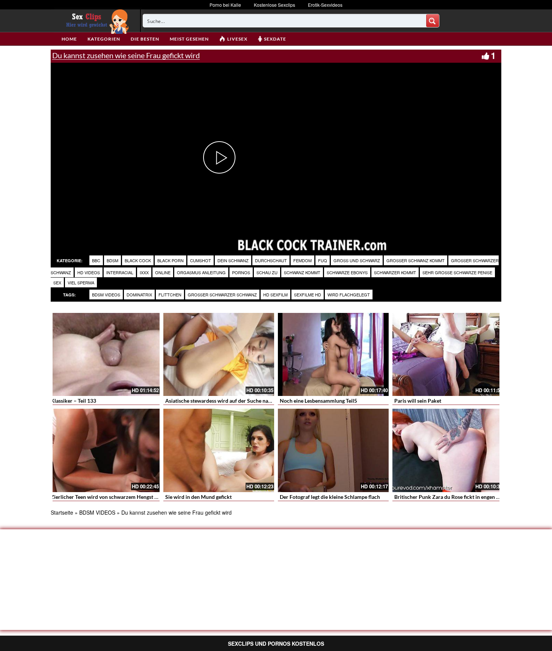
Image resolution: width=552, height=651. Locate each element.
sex (57, 282)
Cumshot (200, 260)
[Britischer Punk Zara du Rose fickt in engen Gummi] (447, 450)
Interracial (119, 272)
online (162, 272)
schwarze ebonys (347, 272)
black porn (170, 260)
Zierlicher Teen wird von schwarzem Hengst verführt (112, 497)
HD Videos (88, 272)
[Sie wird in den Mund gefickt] (218, 450)
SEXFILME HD (307, 295)
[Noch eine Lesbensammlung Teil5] (333, 354)
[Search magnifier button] (432, 20)
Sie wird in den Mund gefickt (198, 497)
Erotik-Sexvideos (325, 5)
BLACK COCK (138, 260)
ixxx (144, 272)
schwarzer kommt (395, 272)
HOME (69, 39)
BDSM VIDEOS (106, 295)
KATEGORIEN (103, 39)
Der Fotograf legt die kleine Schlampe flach (330, 497)
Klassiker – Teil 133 (73, 400)
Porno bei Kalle (225, 5)
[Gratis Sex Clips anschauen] (95, 20)
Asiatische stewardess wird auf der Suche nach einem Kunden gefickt (245, 400)
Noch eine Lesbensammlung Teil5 (318, 400)
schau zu (267, 272)
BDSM (112, 260)
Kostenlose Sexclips (274, 5)
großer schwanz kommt (415, 260)
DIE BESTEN (145, 39)
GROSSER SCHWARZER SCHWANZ (222, 295)
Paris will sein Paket (417, 400)
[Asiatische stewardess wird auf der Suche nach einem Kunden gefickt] (218, 354)
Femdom (302, 260)
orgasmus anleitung (201, 272)
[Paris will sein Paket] (447, 354)
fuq (322, 260)
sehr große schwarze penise (457, 272)
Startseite (62, 512)
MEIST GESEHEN (189, 39)
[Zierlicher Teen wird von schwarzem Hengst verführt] (104, 450)
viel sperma (81, 282)
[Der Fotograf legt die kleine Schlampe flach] (333, 450)
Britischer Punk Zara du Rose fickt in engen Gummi (453, 497)
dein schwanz (233, 260)
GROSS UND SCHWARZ (356, 260)
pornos (241, 272)
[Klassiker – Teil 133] (104, 354)
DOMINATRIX (139, 295)
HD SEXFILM (275, 295)
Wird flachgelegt (348, 295)
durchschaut (271, 260)
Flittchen (169, 295)
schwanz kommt (302, 272)
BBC (96, 260)
